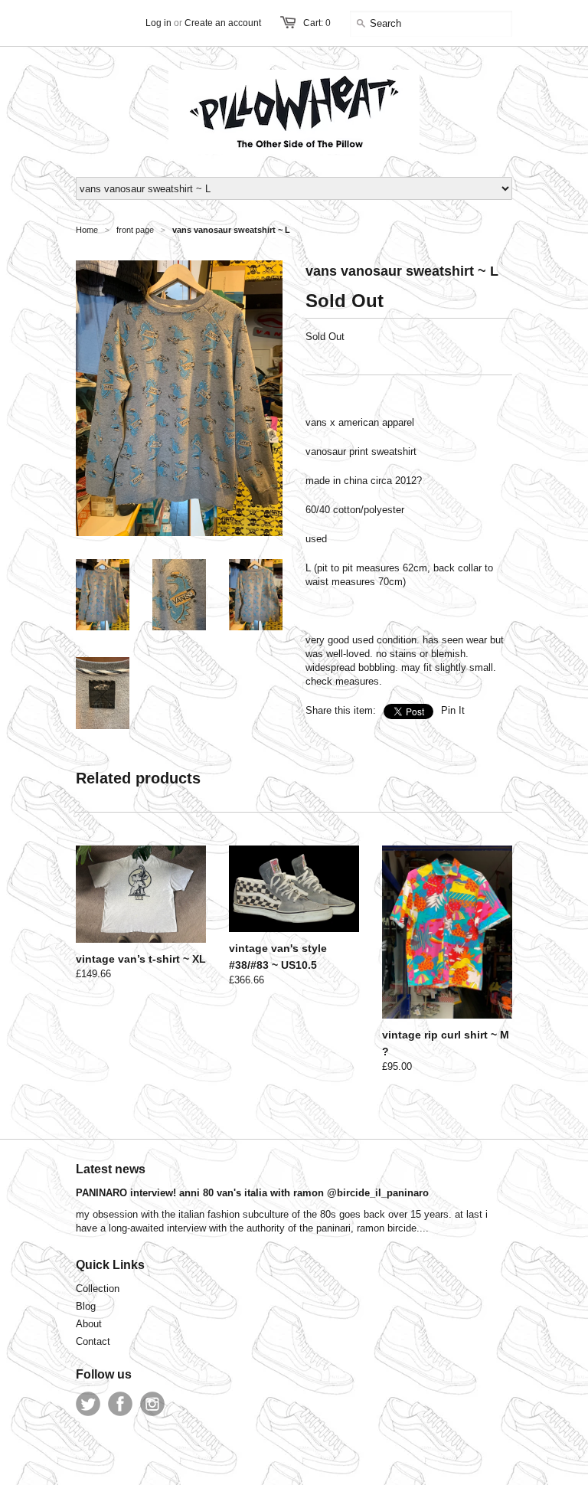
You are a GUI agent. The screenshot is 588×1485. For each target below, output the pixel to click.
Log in (158, 23)
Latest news (110, 1169)
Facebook (120, 1404)
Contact (93, 1341)
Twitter (88, 1404)
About (89, 1324)
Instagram (152, 1404)
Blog (86, 1306)
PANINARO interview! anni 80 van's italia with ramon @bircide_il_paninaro (252, 1193)
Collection (97, 1288)
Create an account (223, 23)
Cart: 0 (317, 23)
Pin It (453, 710)
